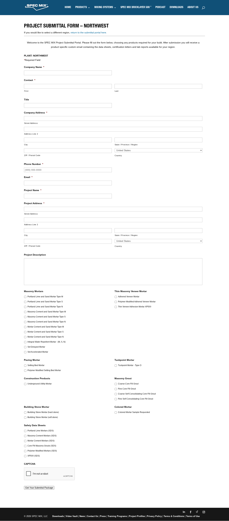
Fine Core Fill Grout (127, 389)
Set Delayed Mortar (36, 347)
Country (118, 156)
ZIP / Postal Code (32, 155)
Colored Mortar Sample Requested (134, 412)
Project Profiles (137, 516)
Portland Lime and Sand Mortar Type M (45, 296)
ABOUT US (192, 7)
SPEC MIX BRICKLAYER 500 (136, 7)
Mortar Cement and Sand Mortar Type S (45, 332)
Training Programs (118, 516)
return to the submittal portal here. (89, 32)
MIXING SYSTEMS (103, 7)
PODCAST (160, 7)
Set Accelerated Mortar (37, 352)
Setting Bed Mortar (35, 365)
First (26, 91)
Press (103, 516)
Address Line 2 (31, 134)
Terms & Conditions (174, 516)
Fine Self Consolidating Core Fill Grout (135, 399)
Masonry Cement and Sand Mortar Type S (46, 317)
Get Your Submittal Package (39, 487)
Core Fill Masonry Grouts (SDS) (41, 446)
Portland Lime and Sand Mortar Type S (45, 301)
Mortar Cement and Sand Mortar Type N (45, 337)
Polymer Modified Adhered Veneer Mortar (137, 301)
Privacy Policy (154, 516)
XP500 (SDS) (33, 456)
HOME (68, 7)
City (26, 145)
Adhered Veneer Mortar (128, 296)
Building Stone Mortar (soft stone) (42, 417)
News (82, 516)
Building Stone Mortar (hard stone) (43, 412)
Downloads (58, 516)
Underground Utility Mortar (39, 384)
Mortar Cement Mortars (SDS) (40, 441)
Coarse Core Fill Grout (128, 384)
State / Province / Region (126, 145)
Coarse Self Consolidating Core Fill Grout (137, 394)
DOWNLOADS (176, 7)
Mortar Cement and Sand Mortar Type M (45, 327)
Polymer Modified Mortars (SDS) (42, 451)
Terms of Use (193, 516)
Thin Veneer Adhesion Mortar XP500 (134, 306)
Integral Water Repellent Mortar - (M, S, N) (46, 342)
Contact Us (92, 516)
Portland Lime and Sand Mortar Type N (45, 306)
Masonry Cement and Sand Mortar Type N (46, 322)
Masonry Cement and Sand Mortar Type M (46, 312)
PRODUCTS (81, 7)
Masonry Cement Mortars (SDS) (41, 436)
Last (117, 91)
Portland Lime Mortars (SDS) (40, 431)
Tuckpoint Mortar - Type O (129, 365)
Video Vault (72, 516)
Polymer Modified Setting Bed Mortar (44, 370)
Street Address (31, 123)
